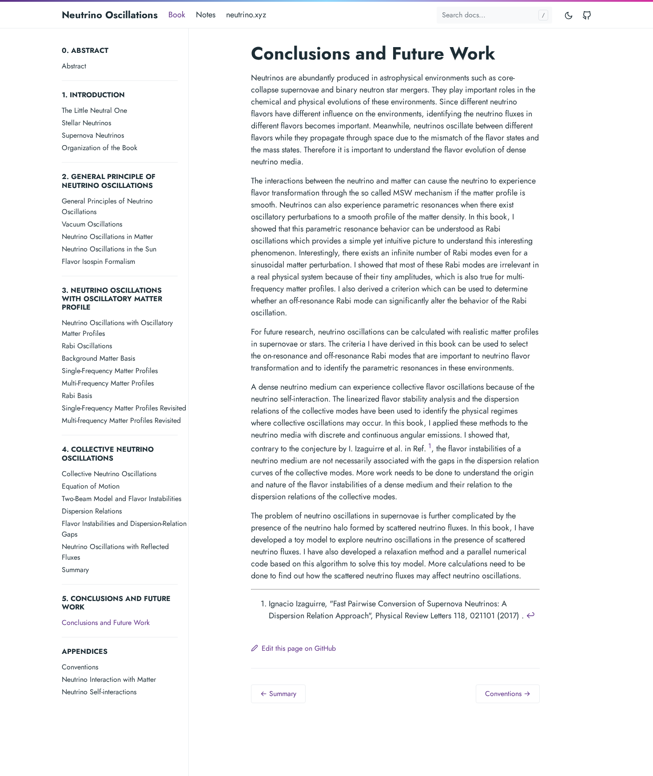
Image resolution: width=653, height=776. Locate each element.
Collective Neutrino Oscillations (109, 474)
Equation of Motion (90, 486)
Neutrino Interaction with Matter (109, 679)
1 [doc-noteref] (429, 446)
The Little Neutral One (94, 110)
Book (176, 14)
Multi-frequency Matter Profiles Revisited (121, 420)
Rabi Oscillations (87, 346)
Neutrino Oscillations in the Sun (109, 249)
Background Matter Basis (98, 358)
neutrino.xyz (246, 14)
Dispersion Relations (92, 511)
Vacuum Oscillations (92, 224)
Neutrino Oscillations (110, 15)
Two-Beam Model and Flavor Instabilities (121, 498)
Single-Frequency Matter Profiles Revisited (124, 408)
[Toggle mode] (569, 14)
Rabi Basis (77, 395)
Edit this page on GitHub (299, 648)
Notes (205, 14)
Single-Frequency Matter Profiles (110, 371)
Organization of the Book (99, 148)
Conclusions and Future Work (106, 622)
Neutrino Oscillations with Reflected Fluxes (115, 551)
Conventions (80, 667)
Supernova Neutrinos (93, 135)
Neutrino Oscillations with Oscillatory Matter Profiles (117, 328)
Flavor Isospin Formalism (98, 261)
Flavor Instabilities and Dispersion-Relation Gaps (124, 528)
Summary (75, 570)
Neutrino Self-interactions (99, 692)
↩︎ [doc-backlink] (530, 615)
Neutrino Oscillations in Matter (107, 236)
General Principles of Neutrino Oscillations (107, 206)
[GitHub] (586, 14)
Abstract (74, 66)
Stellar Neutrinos (86, 123)
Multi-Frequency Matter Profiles (108, 383)
